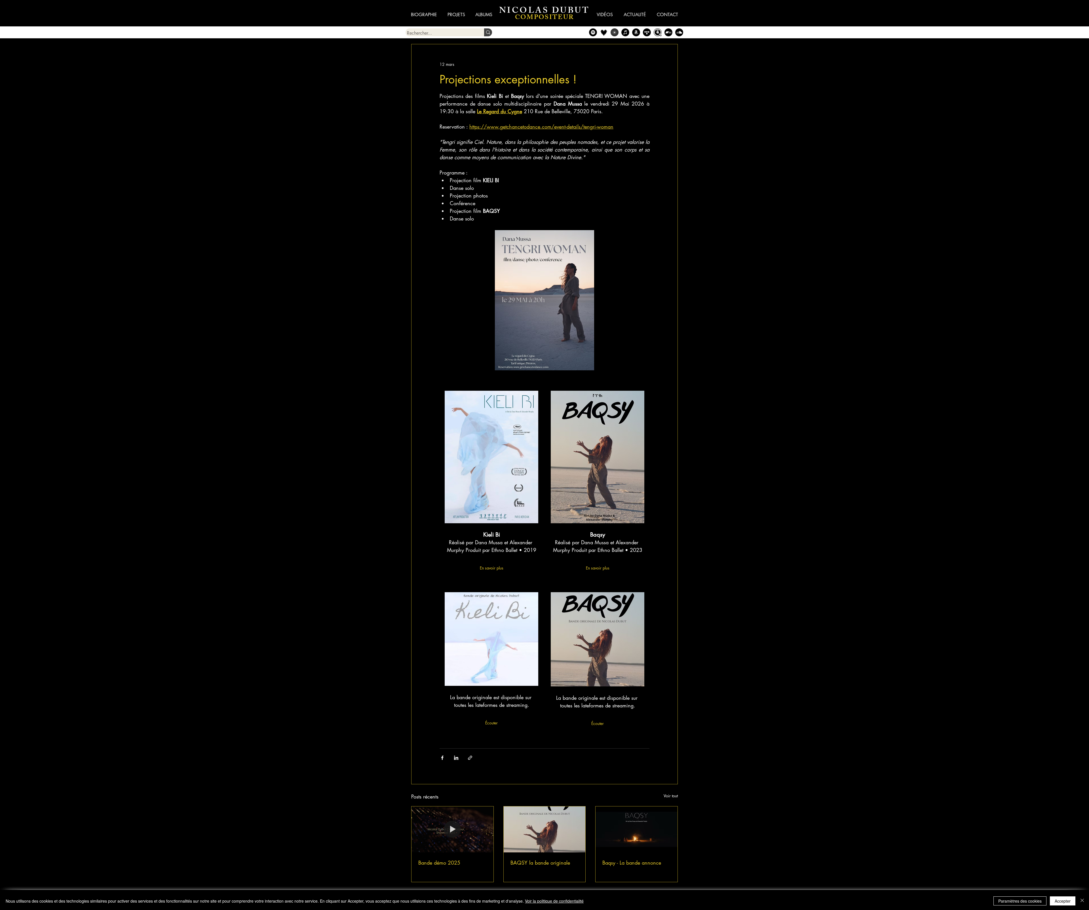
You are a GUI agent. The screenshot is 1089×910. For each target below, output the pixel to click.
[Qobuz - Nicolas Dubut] (658, 32)
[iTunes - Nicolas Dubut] (625, 32)
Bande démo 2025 (439, 862)
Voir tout (671, 795)
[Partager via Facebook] (442, 757)
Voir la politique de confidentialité (554, 901)
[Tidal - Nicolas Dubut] (647, 32)
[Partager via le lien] (470, 757)
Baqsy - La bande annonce (631, 862)
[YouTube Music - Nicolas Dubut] (615, 32)
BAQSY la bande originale (540, 862)
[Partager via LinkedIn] (456, 757)
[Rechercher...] (488, 32)
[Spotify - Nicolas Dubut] (593, 32)
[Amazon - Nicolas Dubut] (636, 32)
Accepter (1063, 901)
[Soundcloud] (679, 32)
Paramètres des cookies (1020, 901)
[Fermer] (1082, 900)
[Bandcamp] (668, 32)
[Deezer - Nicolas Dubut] (604, 32)
